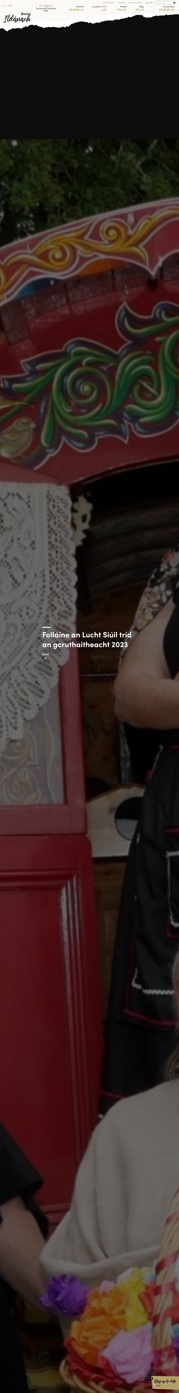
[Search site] (174, 2)
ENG (151, 3)
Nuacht (76, 8)
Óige (139, 8)
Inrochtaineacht (136, 3)
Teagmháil (121, 3)
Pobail (121, 8)
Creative (99, 8)
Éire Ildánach (108, 3)
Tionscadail (167, 8)
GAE (147, 3)
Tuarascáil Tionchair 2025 (46, 8)
